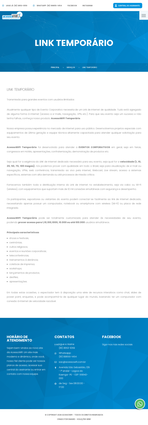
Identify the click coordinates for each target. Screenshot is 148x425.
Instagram (87, 5)
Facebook (72, 5)
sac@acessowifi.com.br (72, 362)
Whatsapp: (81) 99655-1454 (49, 5)
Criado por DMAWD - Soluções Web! (74, 419)
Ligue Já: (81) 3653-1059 (16, 5)
